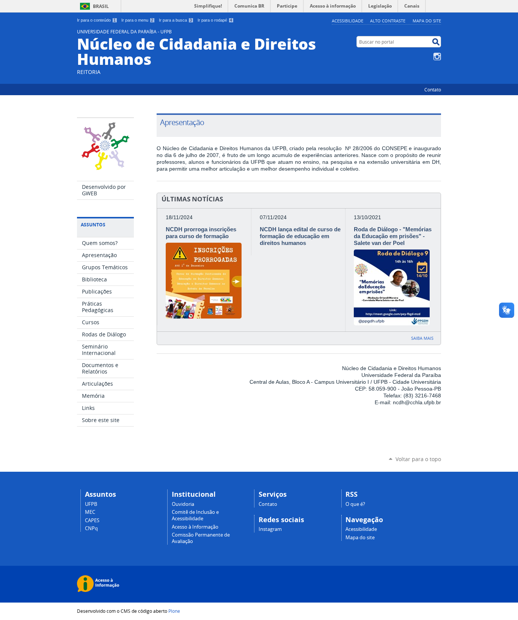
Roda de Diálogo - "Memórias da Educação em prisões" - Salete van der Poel (393, 236)
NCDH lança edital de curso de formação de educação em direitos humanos (300, 236)
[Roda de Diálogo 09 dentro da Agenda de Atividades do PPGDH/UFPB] (392, 322)
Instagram (437, 56)
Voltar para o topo (418, 459)
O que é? (355, 504)
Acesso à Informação (195, 527)
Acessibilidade (347, 21)
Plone (174, 611)
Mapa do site (427, 21)
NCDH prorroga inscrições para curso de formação (201, 232)
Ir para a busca (175, 20)
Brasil (101, 6)
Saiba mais (422, 338)
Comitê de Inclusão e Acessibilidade (195, 515)
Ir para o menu (137, 20)
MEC (90, 512)
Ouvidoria (183, 504)
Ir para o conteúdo (96, 20)
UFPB (91, 504)
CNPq (91, 528)
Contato (432, 89)
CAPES (92, 520)
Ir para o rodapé (215, 20)
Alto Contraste (387, 21)
